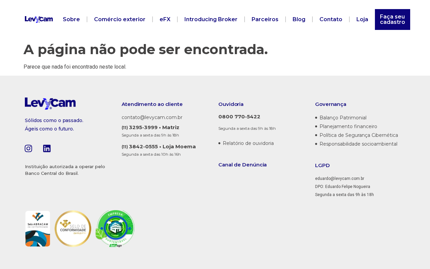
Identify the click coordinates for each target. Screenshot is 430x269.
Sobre (71, 19)
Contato (330, 19)
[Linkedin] (46, 148)
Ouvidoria (231, 104)
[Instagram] (28, 148)
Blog (299, 19)
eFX (165, 19)
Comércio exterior (119, 19)
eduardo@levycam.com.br (339, 178)
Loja (362, 19)
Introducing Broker (211, 19)
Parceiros (265, 19)
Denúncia (254, 164)
